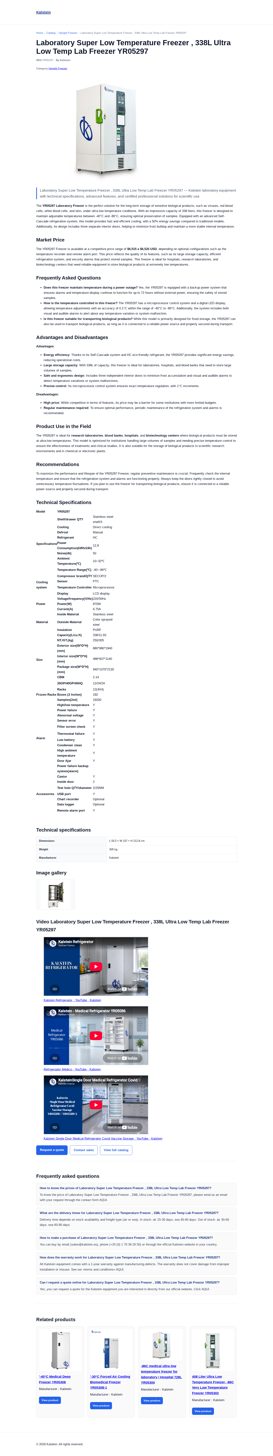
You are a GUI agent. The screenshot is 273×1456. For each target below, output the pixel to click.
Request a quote (52, 1150)
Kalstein (43, 12)
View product (50, 1400)
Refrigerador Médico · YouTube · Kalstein (72, 1069)
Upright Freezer (58, 68)
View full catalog (116, 1150)
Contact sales (84, 1150)
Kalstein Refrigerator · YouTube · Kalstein (72, 1000)
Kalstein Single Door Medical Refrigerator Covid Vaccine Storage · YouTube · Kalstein (103, 1138)
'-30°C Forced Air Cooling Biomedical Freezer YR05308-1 (110, 1382)
